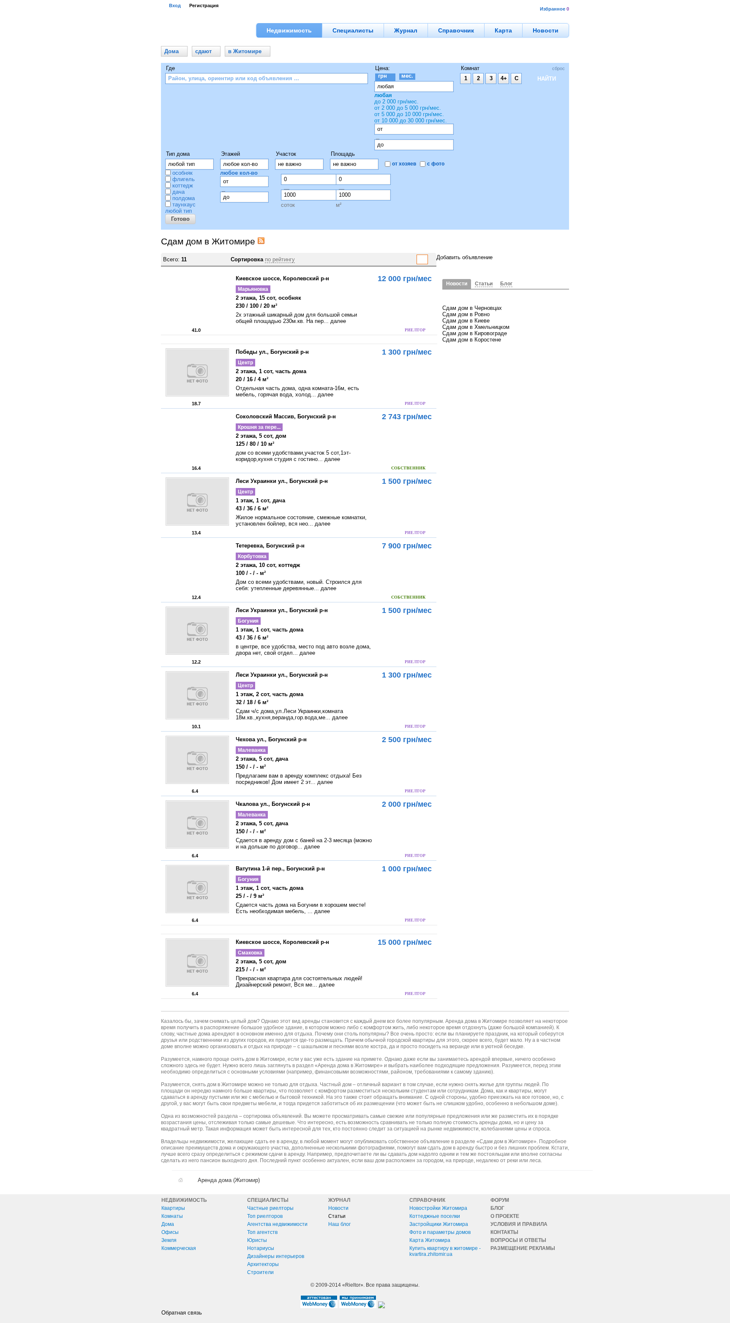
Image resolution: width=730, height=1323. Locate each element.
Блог (497, 1208)
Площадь (343, 154)
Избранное (552, 8)
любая (383, 95)
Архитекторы (263, 1264)
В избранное (169, 329)
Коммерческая (178, 1248)
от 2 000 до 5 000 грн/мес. (407, 108)
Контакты (504, 1232)
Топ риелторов (265, 1216)
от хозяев (404, 164)
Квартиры (173, 1208)
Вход (175, 5)
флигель (183, 179)
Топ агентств (262, 1232)
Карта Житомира (429, 1240)
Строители (260, 1272)
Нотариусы (260, 1248)
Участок (286, 154)
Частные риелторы (270, 1208)
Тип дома (178, 154)
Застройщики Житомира (438, 1224)
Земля (169, 1240)
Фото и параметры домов (440, 1232)
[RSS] (261, 242)
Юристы (257, 1240)
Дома (167, 1224)
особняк (182, 173)
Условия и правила (519, 1224)
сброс (558, 68)
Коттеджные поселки (434, 1216)
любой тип (178, 211)
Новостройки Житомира (438, 1208)
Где (170, 68)
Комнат (470, 68)
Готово (180, 219)
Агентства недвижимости (277, 1224)
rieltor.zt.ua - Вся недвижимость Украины (207, 30)
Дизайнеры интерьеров (275, 1256)
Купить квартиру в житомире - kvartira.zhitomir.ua (445, 1251)
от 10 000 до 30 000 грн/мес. (410, 120)
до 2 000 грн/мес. (396, 101)
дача (178, 192)
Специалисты (268, 1200)
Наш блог (339, 1224)
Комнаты (172, 1216)
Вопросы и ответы (518, 1240)
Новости (338, 1208)
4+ (504, 78)
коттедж (182, 185)
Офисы (170, 1232)
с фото (435, 164)
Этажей (230, 154)
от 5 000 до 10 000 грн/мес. (409, 114)
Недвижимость (184, 1200)
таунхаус (184, 204)
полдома (183, 198)
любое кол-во (239, 173)
